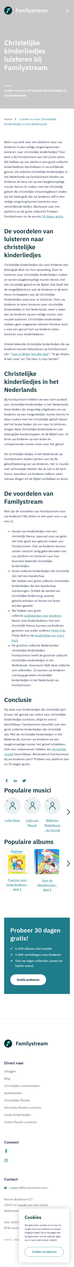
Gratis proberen (28, 980)
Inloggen (10, 1071)
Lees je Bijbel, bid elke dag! (30, 354)
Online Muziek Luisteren (20, 1122)
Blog (7, 1078)
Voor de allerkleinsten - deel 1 (47, 885)
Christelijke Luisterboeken (22, 1086)
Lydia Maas (12, 820)
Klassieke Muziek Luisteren (22, 1107)
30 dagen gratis (52, 216)
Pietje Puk (58, 630)
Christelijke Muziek (17, 1100)
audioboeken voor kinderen (42, 615)
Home (8, 119)
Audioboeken (13, 1093)
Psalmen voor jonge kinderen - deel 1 (17, 884)
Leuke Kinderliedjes (17, 1115)
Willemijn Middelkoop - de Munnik (52, 825)
